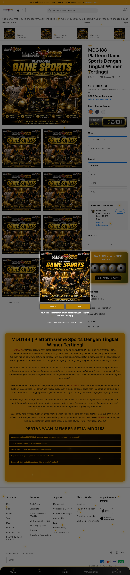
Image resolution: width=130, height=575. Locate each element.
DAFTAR (52, 306)
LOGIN (78, 306)
